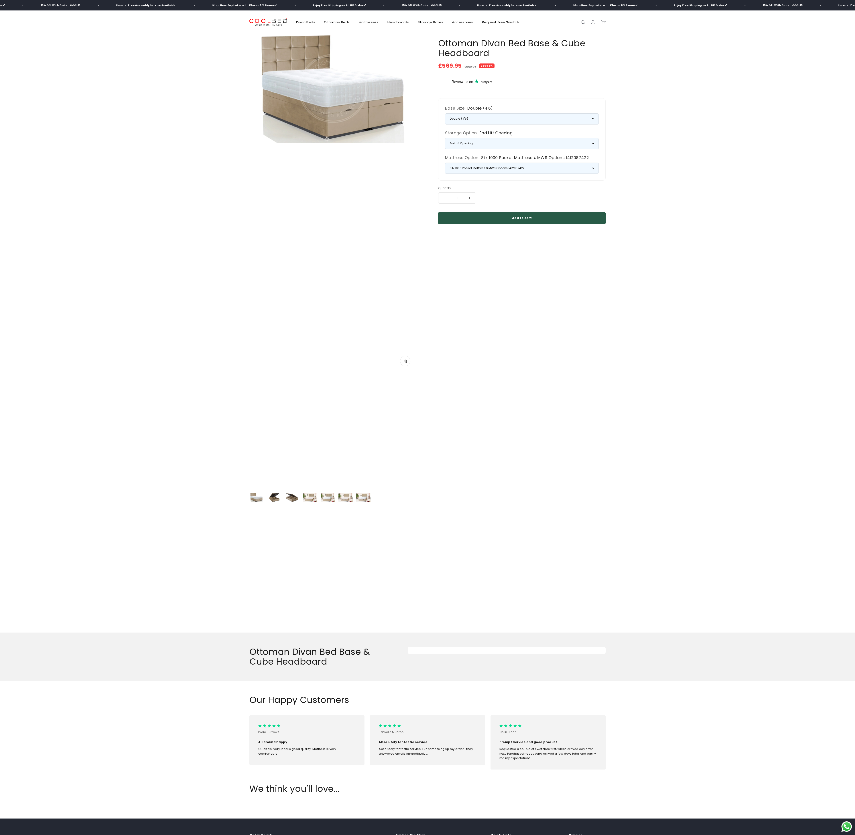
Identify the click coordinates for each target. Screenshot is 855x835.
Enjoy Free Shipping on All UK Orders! (307, 5)
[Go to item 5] (328, 498)
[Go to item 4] (310, 498)
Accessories (462, 22)
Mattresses (369, 22)
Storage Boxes (430, 22)
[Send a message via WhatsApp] (847, 827)
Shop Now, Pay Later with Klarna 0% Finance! (212, 5)
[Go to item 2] (274, 498)
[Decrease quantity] (444, 198)
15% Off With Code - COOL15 (28, 5)
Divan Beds (305, 22)
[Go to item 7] (363, 498)
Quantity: (445, 188)
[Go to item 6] (345, 498)
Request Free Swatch (500, 22)
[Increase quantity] (469, 198)
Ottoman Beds (337, 22)
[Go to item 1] (256, 498)
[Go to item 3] (292, 498)
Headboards (398, 22)
